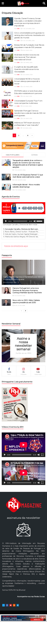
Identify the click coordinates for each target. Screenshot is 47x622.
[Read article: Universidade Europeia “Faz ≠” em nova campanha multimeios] (7, 104)
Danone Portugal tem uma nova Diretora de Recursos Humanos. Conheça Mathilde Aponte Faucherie (27, 290)
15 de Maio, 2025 (27, 96)
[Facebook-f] (7, 605)
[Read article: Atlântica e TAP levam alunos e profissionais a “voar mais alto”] (7, 125)
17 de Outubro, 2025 (28, 28)
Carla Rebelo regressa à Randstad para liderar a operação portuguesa (23, 278)
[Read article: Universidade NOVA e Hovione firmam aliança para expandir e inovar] (7, 82)
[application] (23, 221)
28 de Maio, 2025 (27, 50)
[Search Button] (44, 3)
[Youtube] (10, 605)
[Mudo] (35, 221)
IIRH (18, 28)
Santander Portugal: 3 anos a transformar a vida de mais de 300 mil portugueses (29, 113)
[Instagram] (14, 605)
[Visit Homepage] (23, 3)
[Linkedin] (17, 605)
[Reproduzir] (6, 221)
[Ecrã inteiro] (42, 455)
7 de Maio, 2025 (27, 128)
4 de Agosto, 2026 (19, 295)
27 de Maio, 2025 (27, 62)
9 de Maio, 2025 (27, 106)
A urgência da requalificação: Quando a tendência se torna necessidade (26, 69)
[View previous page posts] (21, 310)
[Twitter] (3, 605)
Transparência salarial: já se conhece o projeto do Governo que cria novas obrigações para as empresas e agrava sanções (28, 163)
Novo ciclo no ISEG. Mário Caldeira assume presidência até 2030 (26, 301)
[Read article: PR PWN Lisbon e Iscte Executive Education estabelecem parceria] (7, 94)
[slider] (40, 221)
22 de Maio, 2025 (27, 86)
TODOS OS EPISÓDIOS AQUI (16, 246)
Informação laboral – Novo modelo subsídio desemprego (26, 186)
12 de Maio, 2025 (27, 118)
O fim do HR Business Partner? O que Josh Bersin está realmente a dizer (28, 176)
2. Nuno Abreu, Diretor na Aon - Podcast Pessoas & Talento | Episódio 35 (21, 232)
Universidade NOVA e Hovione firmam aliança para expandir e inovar (27, 81)
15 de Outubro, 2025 (28, 40)
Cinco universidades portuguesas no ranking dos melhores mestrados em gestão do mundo (29, 35)
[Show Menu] (3, 3)
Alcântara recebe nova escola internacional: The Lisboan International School (26, 57)
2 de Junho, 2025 (27, 74)
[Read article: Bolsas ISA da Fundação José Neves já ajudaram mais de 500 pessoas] (7, 48)
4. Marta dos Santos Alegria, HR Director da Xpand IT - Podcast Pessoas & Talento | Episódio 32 (21, 237)
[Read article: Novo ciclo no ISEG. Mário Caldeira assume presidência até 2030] (6, 302)
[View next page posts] (25, 310)
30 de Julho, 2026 (19, 305)
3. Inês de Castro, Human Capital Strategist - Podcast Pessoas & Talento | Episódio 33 (21, 234)
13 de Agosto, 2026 (10, 282)
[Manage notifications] (42, 618)
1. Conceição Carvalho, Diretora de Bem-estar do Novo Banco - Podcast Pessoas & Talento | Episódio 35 (21, 229)
